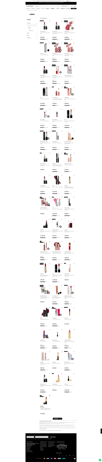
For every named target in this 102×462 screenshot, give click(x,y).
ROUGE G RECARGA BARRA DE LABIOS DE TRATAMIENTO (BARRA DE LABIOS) (44, 275)
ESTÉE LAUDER (54, 384)
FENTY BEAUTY (66, 31)
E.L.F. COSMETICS (55, 97)
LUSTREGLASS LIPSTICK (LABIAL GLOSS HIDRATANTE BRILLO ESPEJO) (45, 386)
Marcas (73, 8)
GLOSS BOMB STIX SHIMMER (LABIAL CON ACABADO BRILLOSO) (68, 55)
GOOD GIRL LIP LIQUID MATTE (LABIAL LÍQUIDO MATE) (69, 253)
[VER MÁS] (45, 404)
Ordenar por (65, 18)
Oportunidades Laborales (51, 445)
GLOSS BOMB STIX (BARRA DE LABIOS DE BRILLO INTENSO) (57, 55)
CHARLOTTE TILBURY (67, 141)
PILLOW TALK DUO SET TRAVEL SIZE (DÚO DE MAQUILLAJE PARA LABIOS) (69, 143)
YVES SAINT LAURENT (67, 75)
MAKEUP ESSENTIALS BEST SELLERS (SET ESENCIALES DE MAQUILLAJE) (44, 297)
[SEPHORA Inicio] (29, 6)
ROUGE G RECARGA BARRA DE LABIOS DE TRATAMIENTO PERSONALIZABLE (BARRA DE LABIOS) (69, 187)
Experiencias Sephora (29, 451)
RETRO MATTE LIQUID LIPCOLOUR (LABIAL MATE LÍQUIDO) (57, 121)
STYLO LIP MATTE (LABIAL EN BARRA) (56, 363)
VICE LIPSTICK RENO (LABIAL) (43, 341)
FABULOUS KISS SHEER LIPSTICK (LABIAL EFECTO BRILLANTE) (69, 342)
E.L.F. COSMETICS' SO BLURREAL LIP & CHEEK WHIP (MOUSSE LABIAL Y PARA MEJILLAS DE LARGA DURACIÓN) (57, 99)
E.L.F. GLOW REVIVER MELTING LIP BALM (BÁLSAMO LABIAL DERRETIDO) (56, 297)
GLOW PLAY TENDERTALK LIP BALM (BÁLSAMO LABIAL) (69, 364)
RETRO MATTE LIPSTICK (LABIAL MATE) (56, 341)
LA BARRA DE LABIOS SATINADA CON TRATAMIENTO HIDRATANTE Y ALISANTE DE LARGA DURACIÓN (45, 409)
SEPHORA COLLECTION (43, 141)
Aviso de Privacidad (51, 444)
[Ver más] (45, 29)
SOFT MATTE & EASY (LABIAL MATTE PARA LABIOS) (45, 253)
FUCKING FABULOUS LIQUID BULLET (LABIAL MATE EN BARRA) (45, 231)
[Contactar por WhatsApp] (100, 460)
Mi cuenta (71, 6)
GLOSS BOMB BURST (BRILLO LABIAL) (56, 319)
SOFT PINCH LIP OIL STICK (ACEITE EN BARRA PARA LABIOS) (69, 99)
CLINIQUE (41, 53)
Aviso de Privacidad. (48, 438)
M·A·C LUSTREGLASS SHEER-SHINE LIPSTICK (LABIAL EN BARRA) (45, 165)
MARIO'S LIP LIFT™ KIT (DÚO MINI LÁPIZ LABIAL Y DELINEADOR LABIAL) (57, 231)
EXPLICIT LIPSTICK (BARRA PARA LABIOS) (44, 319)
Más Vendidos (28, 448)
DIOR (41, 97)
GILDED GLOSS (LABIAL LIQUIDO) (67, 319)
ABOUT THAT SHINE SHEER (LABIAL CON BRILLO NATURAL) (69, 297)
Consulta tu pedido (43, 443)
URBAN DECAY (42, 340)
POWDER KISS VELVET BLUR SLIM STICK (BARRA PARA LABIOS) (69, 209)
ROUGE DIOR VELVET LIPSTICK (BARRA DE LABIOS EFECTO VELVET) (69, 121)
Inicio (27, 10)
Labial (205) (31, 30)
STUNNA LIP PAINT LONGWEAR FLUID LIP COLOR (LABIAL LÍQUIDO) (57, 77)
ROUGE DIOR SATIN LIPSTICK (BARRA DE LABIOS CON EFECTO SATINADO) (57, 275)
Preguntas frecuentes (43, 445)
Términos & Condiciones (43, 444)
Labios (33, 10)
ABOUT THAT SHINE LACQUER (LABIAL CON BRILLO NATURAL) (45, 143)
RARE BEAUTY (66, 97)
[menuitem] (28, 8)
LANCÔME (41, 362)
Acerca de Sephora (51, 443)
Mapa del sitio (50, 446)
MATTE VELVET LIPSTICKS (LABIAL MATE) (56, 253)
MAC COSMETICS (42, 31)
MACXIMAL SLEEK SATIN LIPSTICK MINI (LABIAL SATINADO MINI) (45, 77)
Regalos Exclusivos (29, 450)
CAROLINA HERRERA (67, 340)
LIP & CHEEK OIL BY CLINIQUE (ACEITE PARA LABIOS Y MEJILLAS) (69, 231)
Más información (67, 0)
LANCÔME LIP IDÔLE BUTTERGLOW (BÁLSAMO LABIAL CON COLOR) (45, 364)
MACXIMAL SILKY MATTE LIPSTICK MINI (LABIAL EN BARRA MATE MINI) (57, 33)
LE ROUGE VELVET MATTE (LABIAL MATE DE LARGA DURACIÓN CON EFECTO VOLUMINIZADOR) (57, 165)
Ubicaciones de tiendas (43, 446)
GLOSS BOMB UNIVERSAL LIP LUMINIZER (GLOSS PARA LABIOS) (69, 33)
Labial (35, 10)
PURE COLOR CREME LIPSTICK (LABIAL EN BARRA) (57, 385)
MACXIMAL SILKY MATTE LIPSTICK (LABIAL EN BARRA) (45, 33)
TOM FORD (54, 362)
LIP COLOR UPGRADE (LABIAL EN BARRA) (68, 385)
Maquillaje (30, 10)
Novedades (28, 449)
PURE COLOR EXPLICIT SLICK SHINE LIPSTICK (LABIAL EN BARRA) (69, 275)
